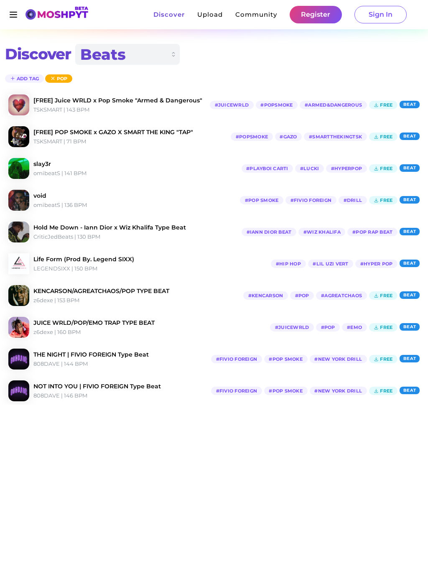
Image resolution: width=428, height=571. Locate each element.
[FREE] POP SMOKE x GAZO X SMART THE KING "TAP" (113, 132)
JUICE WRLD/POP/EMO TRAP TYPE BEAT (94, 322)
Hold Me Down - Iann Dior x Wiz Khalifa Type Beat (109, 227)
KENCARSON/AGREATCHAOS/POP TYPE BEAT (101, 291)
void (39, 195)
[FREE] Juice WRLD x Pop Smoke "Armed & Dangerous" (117, 100)
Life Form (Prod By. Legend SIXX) (83, 259)
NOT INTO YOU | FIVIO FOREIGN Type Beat (97, 386)
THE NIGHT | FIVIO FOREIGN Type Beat (91, 354)
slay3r (42, 164)
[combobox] (127, 54)
